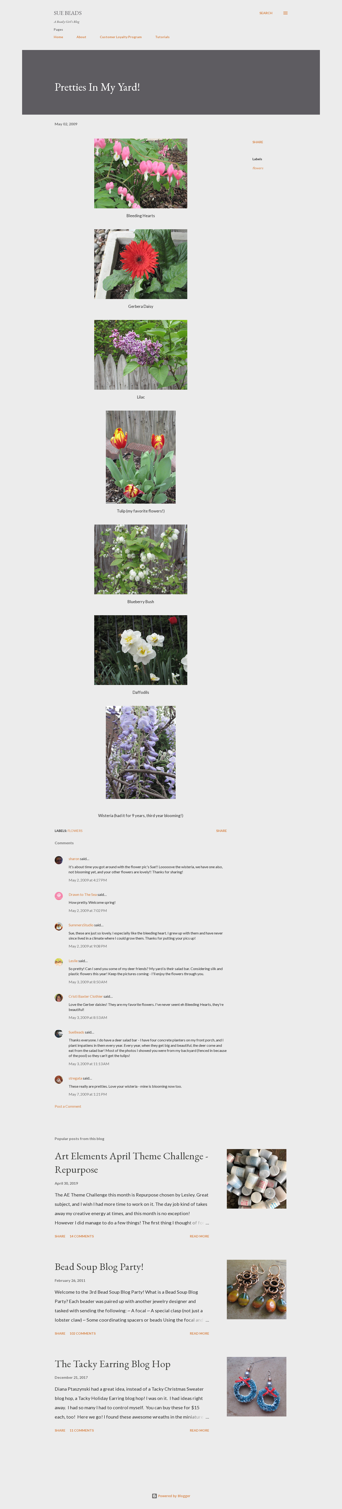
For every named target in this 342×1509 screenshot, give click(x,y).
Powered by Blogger (173, 1496)
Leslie (73, 960)
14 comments (82, 1236)
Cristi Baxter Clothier (86, 996)
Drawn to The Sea (83, 894)
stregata (75, 1078)
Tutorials (162, 37)
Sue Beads (68, 13)
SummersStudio (81, 925)
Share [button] (257, 142)
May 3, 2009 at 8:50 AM (88, 982)
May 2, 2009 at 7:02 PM (88, 910)
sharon (74, 858)
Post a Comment (68, 1106)
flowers (257, 168)
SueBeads (76, 1032)
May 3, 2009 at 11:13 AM (89, 1063)
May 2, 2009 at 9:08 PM (88, 946)
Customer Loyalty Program (121, 37)
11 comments (82, 1430)
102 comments (83, 1333)
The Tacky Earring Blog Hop (113, 1363)
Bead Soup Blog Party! (99, 1266)
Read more (199, 1236)
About (81, 37)
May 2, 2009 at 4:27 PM (88, 880)
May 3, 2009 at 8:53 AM (88, 1017)
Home (58, 37)
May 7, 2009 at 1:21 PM (88, 1094)
